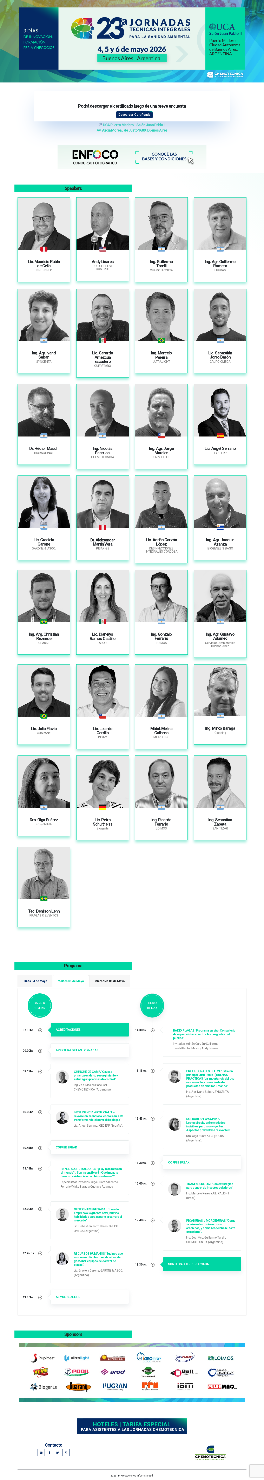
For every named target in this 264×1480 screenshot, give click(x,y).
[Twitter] (57, 1452)
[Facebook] (49, 1452)
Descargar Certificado (134, 114)
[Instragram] (41, 1452)
